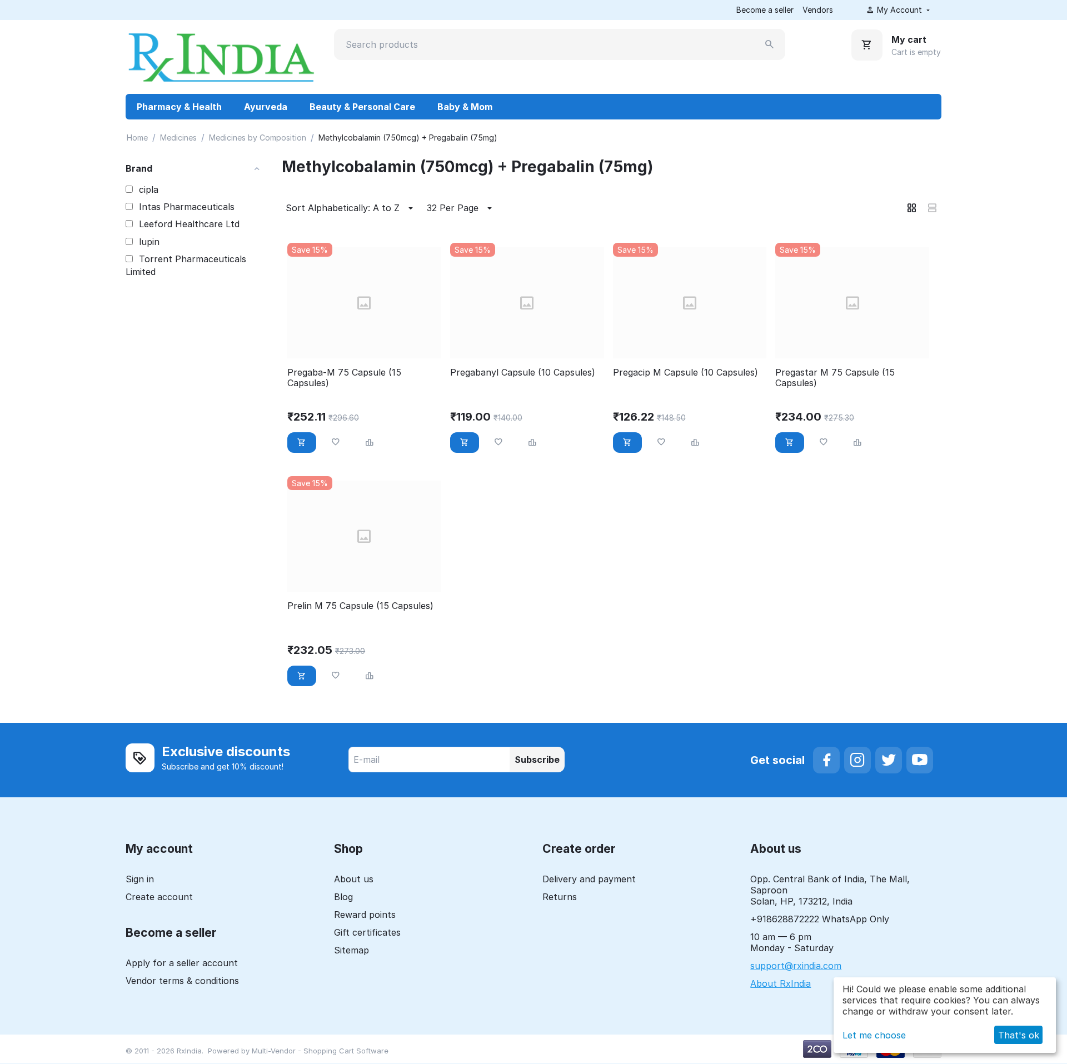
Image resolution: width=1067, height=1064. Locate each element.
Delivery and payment (589, 879)
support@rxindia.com (795, 965)
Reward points (365, 914)
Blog (343, 896)
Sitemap (351, 950)
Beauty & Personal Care (362, 106)
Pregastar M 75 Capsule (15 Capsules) (835, 377)
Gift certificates (367, 932)
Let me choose (874, 1035)
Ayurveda (265, 106)
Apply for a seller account (182, 962)
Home (137, 137)
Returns (559, 896)
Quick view (364, 343)
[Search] (769, 44)
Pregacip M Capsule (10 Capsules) (685, 372)
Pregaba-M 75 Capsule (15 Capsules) (344, 377)
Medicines (178, 137)
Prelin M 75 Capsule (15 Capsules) (360, 606)
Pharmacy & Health (179, 106)
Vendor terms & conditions (182, 980)
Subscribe (537, 759)
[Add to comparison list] (369, 442)
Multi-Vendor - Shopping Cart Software (320, 1050)
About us (353, 879)
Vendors (817, 9)
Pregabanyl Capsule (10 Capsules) (522, 372)
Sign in (140, 879)
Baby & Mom (464, 106)
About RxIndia (780, 983)
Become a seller (765, 9)
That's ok (1018, 1035)
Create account (159, 896)
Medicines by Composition (257, 137)
